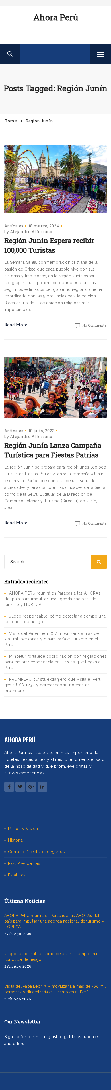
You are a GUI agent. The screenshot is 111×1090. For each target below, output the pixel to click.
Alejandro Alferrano (31, 231)
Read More (16, 324)
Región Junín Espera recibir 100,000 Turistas (49, 245)
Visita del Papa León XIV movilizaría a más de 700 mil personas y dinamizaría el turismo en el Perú (51, 639)
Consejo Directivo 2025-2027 (37, 852)
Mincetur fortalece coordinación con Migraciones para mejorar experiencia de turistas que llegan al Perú (55, 662)
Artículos (14, 226)
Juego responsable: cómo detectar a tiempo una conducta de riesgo (50, 956)
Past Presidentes (24, 863)
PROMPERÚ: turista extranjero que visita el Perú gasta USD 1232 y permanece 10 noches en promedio (53, 685)
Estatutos (17, 875)
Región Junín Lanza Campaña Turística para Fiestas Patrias (52, 450)
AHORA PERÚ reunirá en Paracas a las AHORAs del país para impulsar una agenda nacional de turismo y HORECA (52, 599)
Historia (15, 840)
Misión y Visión (23, 828)
